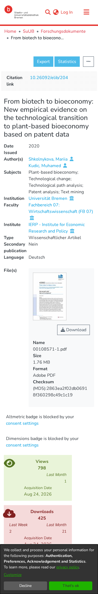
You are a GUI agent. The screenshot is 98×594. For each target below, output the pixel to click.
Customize (13, 574)
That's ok (71, 585)
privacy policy (67, 567)
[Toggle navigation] (86, 12)
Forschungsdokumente (63, 31)
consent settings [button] (22, 423)
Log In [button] (67, 12)
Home (10, 31)
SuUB (28, 31)
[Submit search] (47, 12)
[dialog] (49, 569)
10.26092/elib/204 (49, 78)
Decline (25, 585)
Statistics (67, 62)
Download (75, 330)
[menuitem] (55, 12)
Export (43, 62)
